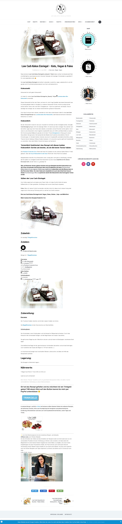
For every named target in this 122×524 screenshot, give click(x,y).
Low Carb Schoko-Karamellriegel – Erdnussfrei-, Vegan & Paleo (56, 501)
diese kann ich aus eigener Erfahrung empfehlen (36, 169)
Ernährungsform (70, 22)
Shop (28, 22)
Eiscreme (51, 70)
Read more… (88, 49)
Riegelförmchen (32, 237)
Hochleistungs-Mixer (31, 172)
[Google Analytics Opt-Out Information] (1, 522)
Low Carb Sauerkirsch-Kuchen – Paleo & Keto (38, 501)
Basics (51, 22)
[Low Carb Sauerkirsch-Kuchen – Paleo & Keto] (27, 501)
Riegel (56, 70)
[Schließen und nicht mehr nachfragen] (120, 522)
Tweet (35, 490)
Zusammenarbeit (90, 22)
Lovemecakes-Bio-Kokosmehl (44, 114)
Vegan (60, 70)
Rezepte (59, 22)
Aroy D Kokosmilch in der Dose (39, 153)
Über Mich (43, 22)
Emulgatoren (56, 133)
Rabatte (35, 22)
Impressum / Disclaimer (56, 514)
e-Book (39, 406)
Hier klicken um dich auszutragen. (95, 522)
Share (44, 490)
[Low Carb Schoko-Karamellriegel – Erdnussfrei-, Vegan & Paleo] (67, 501)
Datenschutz (68, 514)
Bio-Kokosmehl (29, 261)
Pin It (52, 490)
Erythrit (27, 263)
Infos (79, 22)
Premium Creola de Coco (30, 151)
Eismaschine (66, 167)
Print (61, 490)
